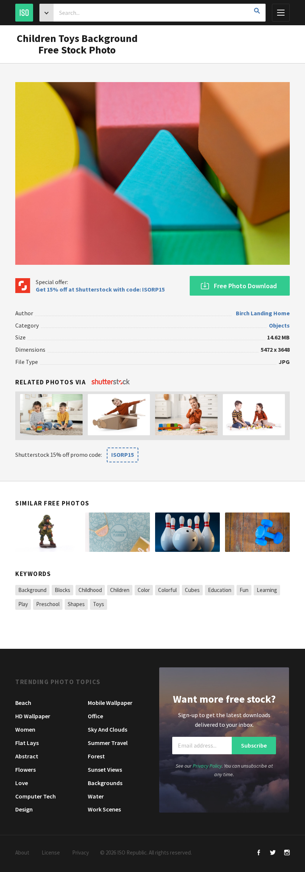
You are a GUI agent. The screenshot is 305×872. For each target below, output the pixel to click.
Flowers (25, 769)
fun (244, 589)
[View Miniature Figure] (47, 532)
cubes (192, 589)
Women (25, 729)
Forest (96, 756)
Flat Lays (27, 742)
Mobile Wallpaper (110, 702)
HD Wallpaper (32, 716)
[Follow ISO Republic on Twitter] (273, 853)
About (22, 852)
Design (24, 809)
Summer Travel (108, 742)
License (51, 852)
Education (219, 589)
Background (32, 589)
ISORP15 (122, 454)
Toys (98, 604)
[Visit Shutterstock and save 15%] (111, 382)
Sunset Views (105, 769)
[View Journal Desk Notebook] (117, 532)
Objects (279, 325)
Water (96, 796)
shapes (76, 604)
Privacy (80, 852)
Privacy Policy (207, 765)
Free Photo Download (245, 286)
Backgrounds (105, 783)
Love (21, 783)
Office (95, 716)
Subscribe (254, 745)
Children (119, 589)
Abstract (26, 756)
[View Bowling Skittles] (187, 532)
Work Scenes (104, 809)
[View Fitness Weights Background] (257, 532)
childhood (90, 589)
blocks (62, 589)
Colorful (167, 589)
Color (144, 589)
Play (23, 604)
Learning (267, 589)
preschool (48, 604)
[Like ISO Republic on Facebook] (258, 853)
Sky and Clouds (107, 729)
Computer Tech (35, 796)
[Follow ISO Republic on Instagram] (287, 853)
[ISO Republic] (24, 13)
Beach (23, 702)
